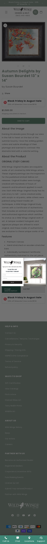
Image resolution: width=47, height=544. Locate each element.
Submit (12, 282)
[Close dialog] (44, 259)
